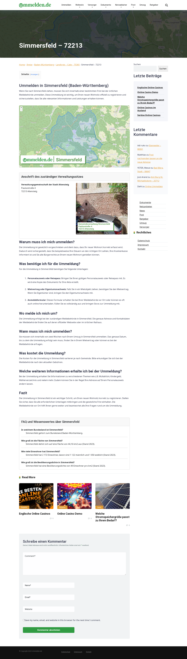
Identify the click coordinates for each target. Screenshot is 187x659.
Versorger (92, 5)
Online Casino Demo (69, 513)
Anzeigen (34, 74)
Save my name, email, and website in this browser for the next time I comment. (62, 620)
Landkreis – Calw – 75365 (68, 64)
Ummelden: (66, 5)
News (99, 507)
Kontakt (141, 248)
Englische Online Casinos (34, 513)
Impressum (143, 244)
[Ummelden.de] (35, 4)
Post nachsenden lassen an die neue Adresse (149, 158)
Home (22, 64)
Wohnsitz (79, 5)
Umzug (143, 5)
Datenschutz (144, 240)
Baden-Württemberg (44, 64)
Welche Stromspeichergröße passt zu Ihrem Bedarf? (112, 517)
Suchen (137, 64)
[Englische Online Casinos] (36, 496)
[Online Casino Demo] (74, 496)
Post (133, 5)
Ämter (30, 64)
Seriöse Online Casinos (148, 115)
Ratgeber (154, 5)
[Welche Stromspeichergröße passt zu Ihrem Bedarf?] (112, 496)
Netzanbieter (121, 5)
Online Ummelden (154, 186)
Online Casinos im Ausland (146, 109)
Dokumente (106, 5)
